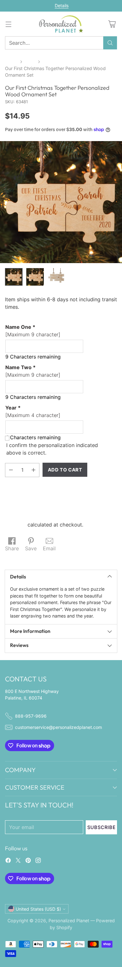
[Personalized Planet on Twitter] (18, 861)
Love (30, 61)
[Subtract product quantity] (11, 470)
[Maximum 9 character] (32, 331)
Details (62, 5)
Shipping (15, 525)
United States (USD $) (38, 909)
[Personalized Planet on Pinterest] (28, 861)
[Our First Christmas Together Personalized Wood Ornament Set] (61, 202)
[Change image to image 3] (56, 277)
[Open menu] (8, 24)
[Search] (110, 42)
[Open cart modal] (111, 24)
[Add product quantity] (33, 470)
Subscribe (101, 827)
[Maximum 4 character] (32, 411)
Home (11, 61)
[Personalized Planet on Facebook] (8, 861)
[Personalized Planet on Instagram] (38, 861)
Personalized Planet (68, 920)
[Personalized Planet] (61, 24)
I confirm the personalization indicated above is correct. (52, 449)
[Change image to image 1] (14, 277)
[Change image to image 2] (35, 277)
